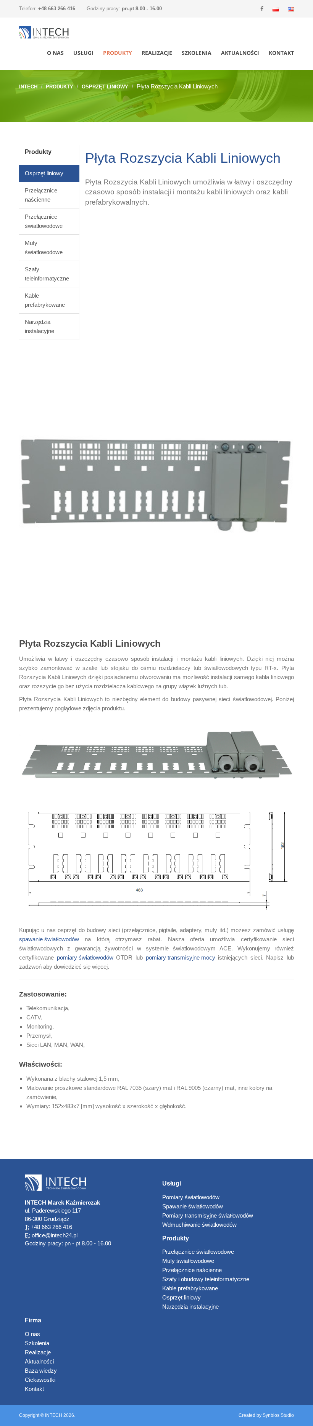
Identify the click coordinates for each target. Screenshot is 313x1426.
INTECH (28, 87)
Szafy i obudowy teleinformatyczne (205, 1279)
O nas (55, 52)
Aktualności (240, 52)
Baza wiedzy (41, 1370)
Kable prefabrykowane (190, 1288)
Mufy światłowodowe (188, 1261)
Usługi (83, 52)
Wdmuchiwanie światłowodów (199, 1224)
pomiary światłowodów (85, 957)
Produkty (117, 52)
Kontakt (281, 52)
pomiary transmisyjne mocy (180, 957)
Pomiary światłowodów (190, 1197)
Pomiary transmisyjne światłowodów (207, 1215)
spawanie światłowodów (49, 939)
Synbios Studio (278, 1415)
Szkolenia (196, 52)
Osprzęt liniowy (105, 87)
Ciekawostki (40, 1379)
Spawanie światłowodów (192, 1206)
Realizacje (157, 52)
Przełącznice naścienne (192, 1270)
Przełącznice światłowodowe (198, 1251)
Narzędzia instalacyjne (190, 1306)
